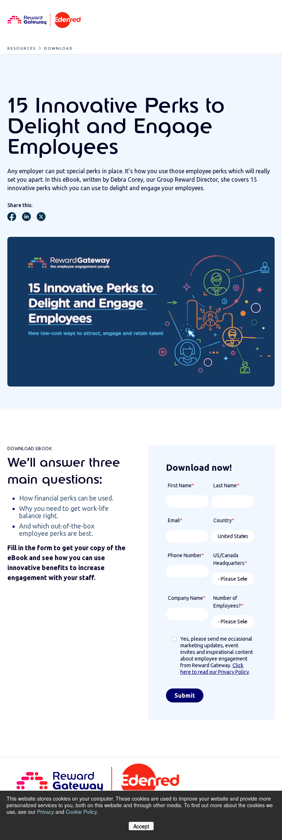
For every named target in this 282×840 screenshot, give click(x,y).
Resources (21, 48)
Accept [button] (141, 826)
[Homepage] (44, 20)
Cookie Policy (81, 811)
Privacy (45, 811)
